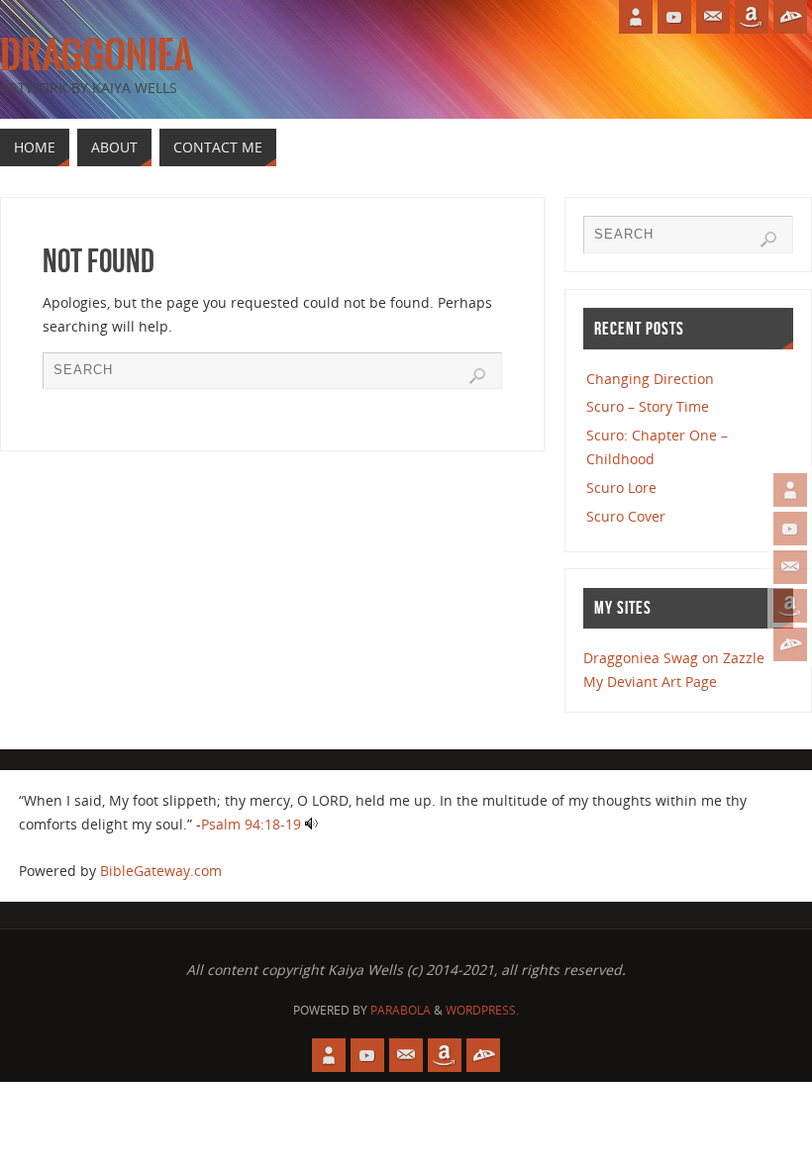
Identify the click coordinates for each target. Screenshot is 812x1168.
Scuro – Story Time (647, 406)
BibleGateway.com (161, 870)
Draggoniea (96, 55)
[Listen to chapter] (311, 824)
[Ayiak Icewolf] (790, 490)
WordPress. (482, 1010)
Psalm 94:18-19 (251, 824)
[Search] (477, 376)
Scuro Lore (621, 487)
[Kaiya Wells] (790, 606)
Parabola (400, 1010)
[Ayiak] (790, 567)
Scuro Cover (625, 516)
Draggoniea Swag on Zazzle (673, 657)
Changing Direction (650, 378)
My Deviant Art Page (650, 681)
